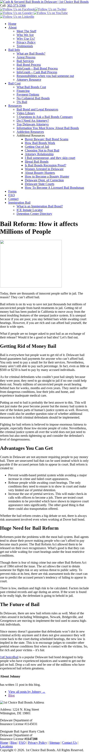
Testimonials (25, 46)
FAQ (11, 195)
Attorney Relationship (39, 154)
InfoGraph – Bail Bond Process (37, 68)
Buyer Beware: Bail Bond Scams (46, 139)
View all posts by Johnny (26, 691)
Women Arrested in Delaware (44, 169)
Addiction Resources (30, 132)
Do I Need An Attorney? (33, 120)
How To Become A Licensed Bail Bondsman (54, 187)
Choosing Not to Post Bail (42, 150)
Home (12, 23)
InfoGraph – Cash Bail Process (37, 72)
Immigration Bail (19, 202)
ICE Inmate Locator (30, 210)
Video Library (26, 113)
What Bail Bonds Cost (31, 87)
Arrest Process (26, 57)
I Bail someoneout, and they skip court (50, 158)
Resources (15, 105)
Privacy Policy (26, 42)
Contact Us (69, 742)
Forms (12, 191)
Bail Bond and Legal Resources (37, 109)
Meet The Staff (26, 31)
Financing (23, 91)
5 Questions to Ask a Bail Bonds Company (45, 117)
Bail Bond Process (29, 64)
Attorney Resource (29, 79)
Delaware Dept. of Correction (44, 180)
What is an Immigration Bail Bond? (40, 206)
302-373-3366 (16, 5)
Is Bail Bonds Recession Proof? (45, 165)
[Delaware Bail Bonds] (44, 2)
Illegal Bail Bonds (36, 161)
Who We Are (25, 35)
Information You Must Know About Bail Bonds (48, 128)
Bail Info (14, 50)
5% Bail (22, 102)
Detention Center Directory (34, 213)
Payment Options (28, 94)
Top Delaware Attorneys (33, 124)
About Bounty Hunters (40, 172)
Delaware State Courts (39, 184)
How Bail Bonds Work (40, 143)
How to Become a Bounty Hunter (47, 176)
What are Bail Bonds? (31, 53)
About (12, 27)
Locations (6, 746)
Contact (13, 199)
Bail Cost (14, 83)
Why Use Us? (26, 38)
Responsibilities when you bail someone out (45, 76)
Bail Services (25, 61)
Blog (11, 695)
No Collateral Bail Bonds (33, 98)
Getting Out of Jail (37, 146)
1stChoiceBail (9, 657)
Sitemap (54, 742)
